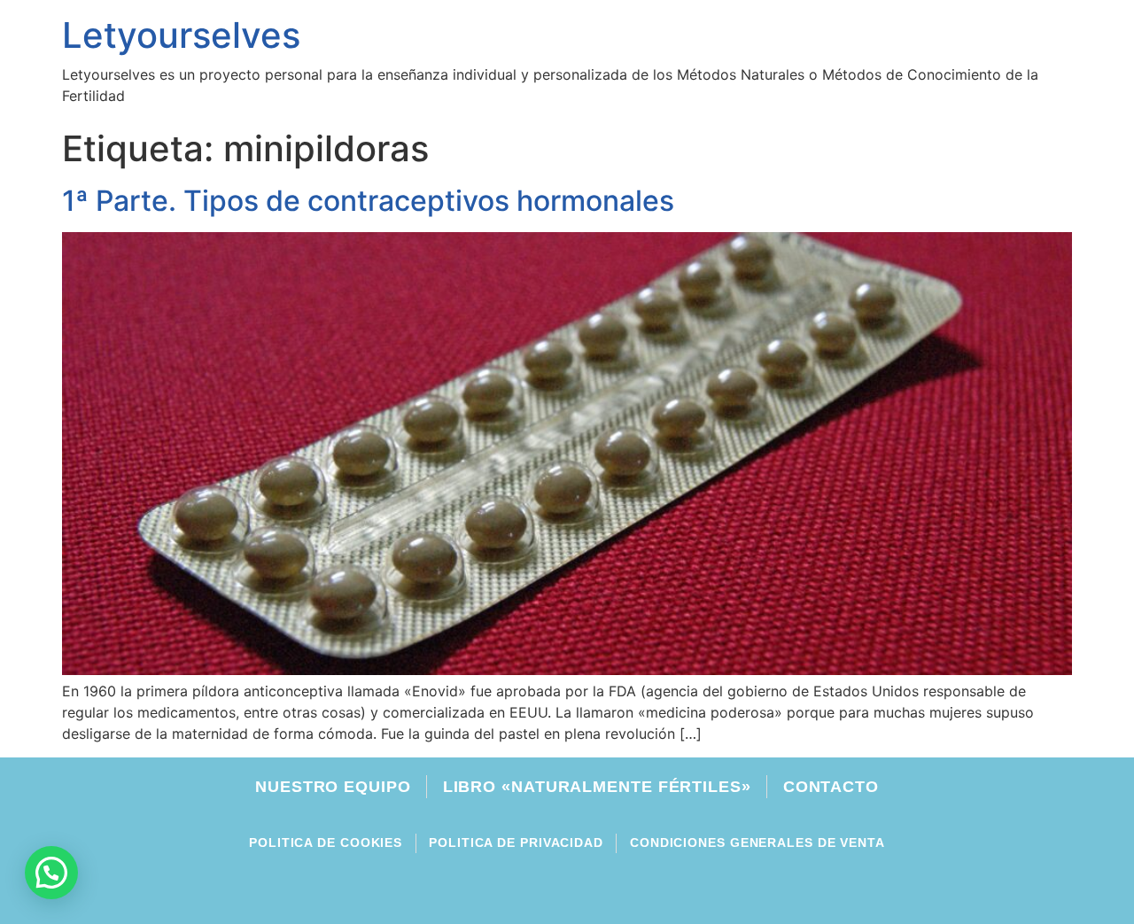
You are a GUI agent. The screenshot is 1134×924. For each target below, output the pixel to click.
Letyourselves (181, 35)
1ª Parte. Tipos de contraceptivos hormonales (368, 200)
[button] (51, 872)
